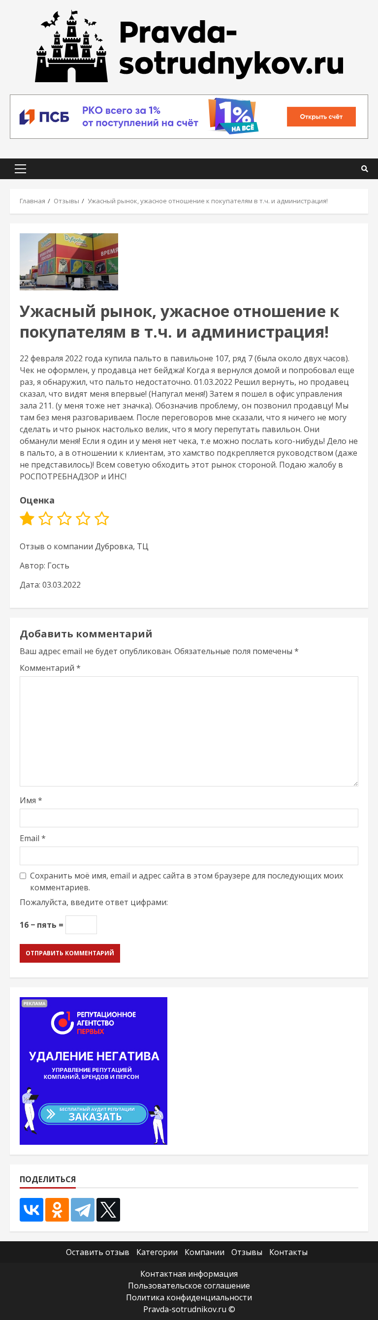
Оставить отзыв (97, 1252)
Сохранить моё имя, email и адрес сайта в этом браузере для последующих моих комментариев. (186, 881)
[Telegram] (82, 1210)
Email (33, 838)
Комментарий (50, 667)
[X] (108, 1210)
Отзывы (246, 1252)
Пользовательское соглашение (189, 1285)
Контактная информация (189, 1273)
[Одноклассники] (57, 1210)
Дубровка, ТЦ (122, 546)
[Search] (364, 168)
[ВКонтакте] (31, 1210)
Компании (204, 1252)
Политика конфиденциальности (189, 1297)
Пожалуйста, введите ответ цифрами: (94, 902)
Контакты (288, 1252)
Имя (31, 800)
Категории (157, 1252)
